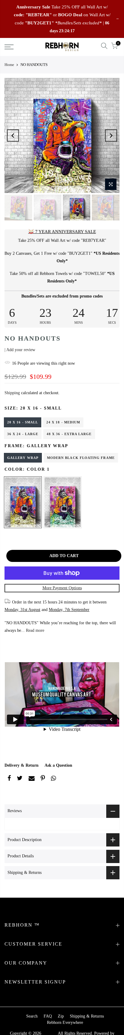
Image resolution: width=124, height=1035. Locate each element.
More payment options (62, 588)
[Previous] (13, 135)
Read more (34, 630)
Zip (61, 1016)
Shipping (12, 393)
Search (32, 1016)
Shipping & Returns (87, 1016)
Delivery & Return (22, 765)
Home (9, 64)
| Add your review (20, 350)
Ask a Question (58, 765)
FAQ (48, 1016)
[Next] (111, 135)
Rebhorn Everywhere (65, 1022)
